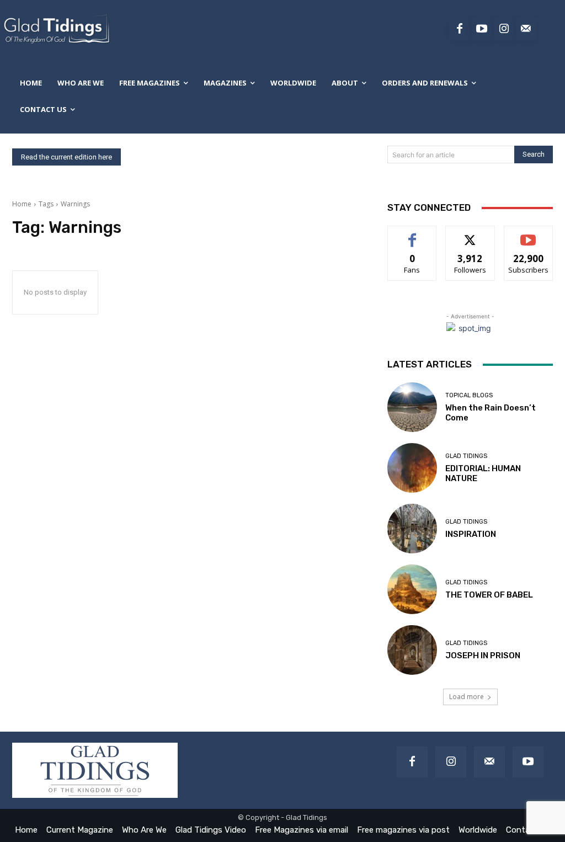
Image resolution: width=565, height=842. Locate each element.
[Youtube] (482, 29)
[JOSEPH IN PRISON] (412, 650)
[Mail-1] (526, 29)
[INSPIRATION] (412, 528)
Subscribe (528, 234)
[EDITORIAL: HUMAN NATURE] (412, 468)
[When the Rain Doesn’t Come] (412, 407)
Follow (470, 234)
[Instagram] (504, 29)
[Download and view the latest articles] (56, 29)
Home (21, 204)
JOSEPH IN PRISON (482, 655)
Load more (466, 696)
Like (412, 234)
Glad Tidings (466, 456)
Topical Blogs (469, 395)
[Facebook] (460, 29)
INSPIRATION (470, 534)
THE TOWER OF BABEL (489, 595)
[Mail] (489, 762)
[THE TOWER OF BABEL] (412, 589)
